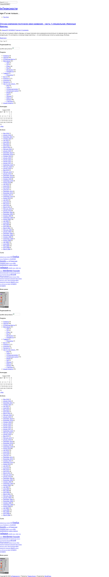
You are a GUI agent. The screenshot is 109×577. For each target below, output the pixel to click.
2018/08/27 (12, 30)
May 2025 (6, 144)
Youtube (16, 270)
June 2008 (6, 244)
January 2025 (7, 151)
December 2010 (8, 191)
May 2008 (6, 246)
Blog (7, 85)
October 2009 (7, 216)
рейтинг (17, 282)
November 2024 (8, 154)
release (4, 267)
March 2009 (6, 228)
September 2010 (8, 196)
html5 (7, 261)
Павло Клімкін (18, 278)
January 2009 (7, 232)
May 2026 (6, 133)
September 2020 (8, 165)
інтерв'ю (13, 284)
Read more (3, 38)
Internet (18, 30)
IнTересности (9, 8)
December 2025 (8, 137)
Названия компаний (9, 278)
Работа (8, 98)
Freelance (6, 56)
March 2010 (6, 207)
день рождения (11, 280)
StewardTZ (5, 30)
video (17, 268)
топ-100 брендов (3, 284)
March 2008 (6, 249)
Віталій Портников (8, 276)
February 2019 (7, 172)
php (14, 263)
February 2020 (7, 167)
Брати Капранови (4, 272)
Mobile (8, 92)
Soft (7, 94)
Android (2, 257)
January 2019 (7, 174)
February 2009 (7, 230)
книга (16, 280)
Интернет (14, 276)
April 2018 (6, 188)
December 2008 (8, 233)
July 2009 (6, 221)
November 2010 (8, 193)
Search (2, 2)
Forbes (1, 259)
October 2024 (7, 156)
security (10, 268)
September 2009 (8, 217)
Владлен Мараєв (6, 274)
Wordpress (9, 70)
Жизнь (10, 277)
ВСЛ (9, 272)
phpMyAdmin (4, 265)
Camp (8, 87)
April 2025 (6, 146)
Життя (5, 77)
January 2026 (7, 135)
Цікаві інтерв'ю (8, 103)
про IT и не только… (9, 84)
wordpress (8, 270)
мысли (13, 282)
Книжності (6, 78)
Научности (6, 82)
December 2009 (8, 212)
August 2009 (7, 219)
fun (9, 259)
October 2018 (7, 179)
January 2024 (7, 158)
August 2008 (7, 240)
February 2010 (7, 209)
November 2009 (8, 214)
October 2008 (7, 237)
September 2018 (8, 181)
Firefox (16, 256)
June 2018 (6, 186)
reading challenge (13, 265)
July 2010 (6, 200)
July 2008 (6, 242)
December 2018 (8, 175)
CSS (7, 64)
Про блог (6, 17)
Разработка (10, 71)
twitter (14, 268)
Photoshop (9, 75)
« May (2, 126)
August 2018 (7, 182)
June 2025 (6, 142)
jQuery (8, 66)
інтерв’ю (3, 286)
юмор (9, 284)
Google (3, 261)
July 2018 (6, 184)
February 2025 (7, 149)
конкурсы (6, 80)
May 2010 (6, 203)
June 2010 (6, 202)
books (8, 257)
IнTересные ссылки (12, 91)
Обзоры (8, 96)
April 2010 (6, 205)
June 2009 (6, 223)
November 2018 (8, 177)
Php (7, 68)
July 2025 (6, 140)
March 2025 (6, 147)
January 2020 (7, 168)
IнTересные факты (9, 59)
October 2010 (7, 195)
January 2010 (7, 210)
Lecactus (11, 263)
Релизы (8, 99)
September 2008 (8, 239)
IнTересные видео (12, 89)
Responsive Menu (5, 4)
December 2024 (8, 153)
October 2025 (7, 138)
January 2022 (7, 161)
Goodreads (13, 259)
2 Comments (24, 30)
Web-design (6, 61)
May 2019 (6, 170)
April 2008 (6, 247)
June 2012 (6, 189)
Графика (6, 73)
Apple (5, 257)
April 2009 (6, 226)
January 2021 (7, 163)
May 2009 (6, 225)
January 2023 (7, 160)
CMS (7, 63)
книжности (2, 282)
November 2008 (8, 235)
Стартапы (9, 101)
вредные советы (3, 280)
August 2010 (7, 198)
